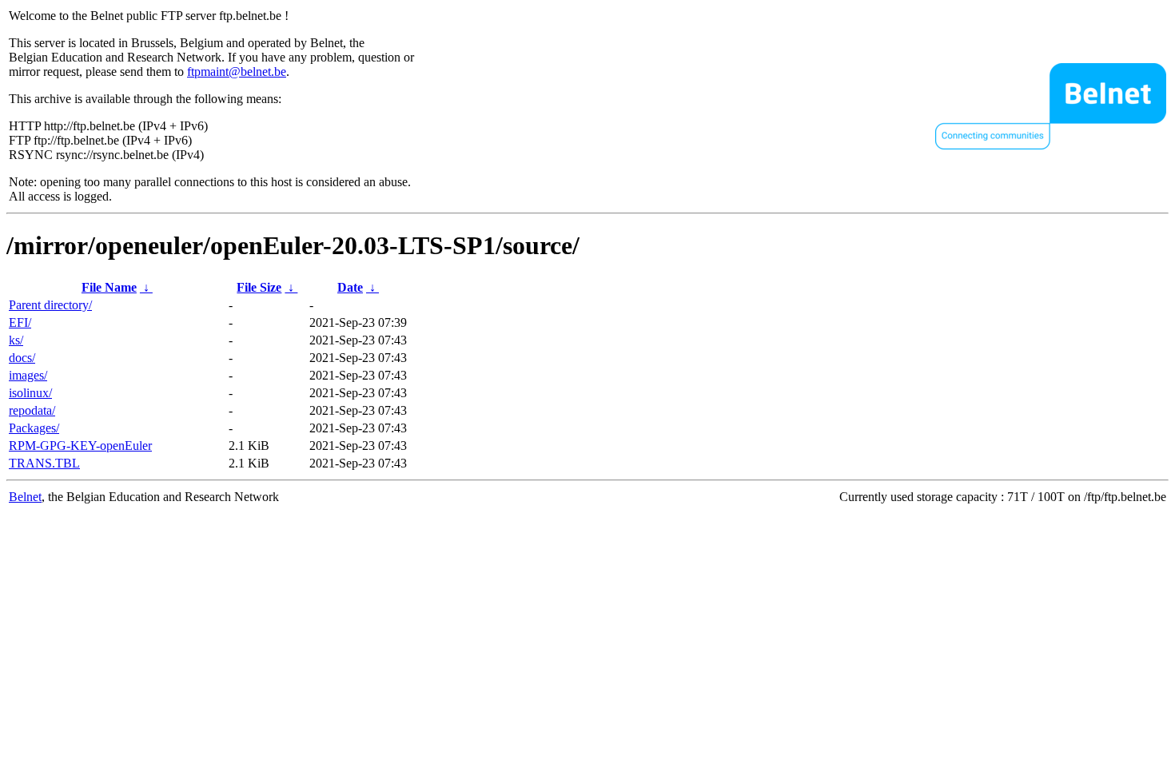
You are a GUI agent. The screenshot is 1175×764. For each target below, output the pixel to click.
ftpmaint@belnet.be (236, 71)
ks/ (16, 340)
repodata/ (32, 410)
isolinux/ (30, 393)
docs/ (22, 357)
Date (350, 287)
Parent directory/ (50, 305)
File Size (259, 287)
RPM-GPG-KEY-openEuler (80, 445)
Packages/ (34, 428)
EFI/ (20, 322)
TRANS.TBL (44, 463)
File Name (109, 287)
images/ (28, 375)
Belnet (25, 496)
